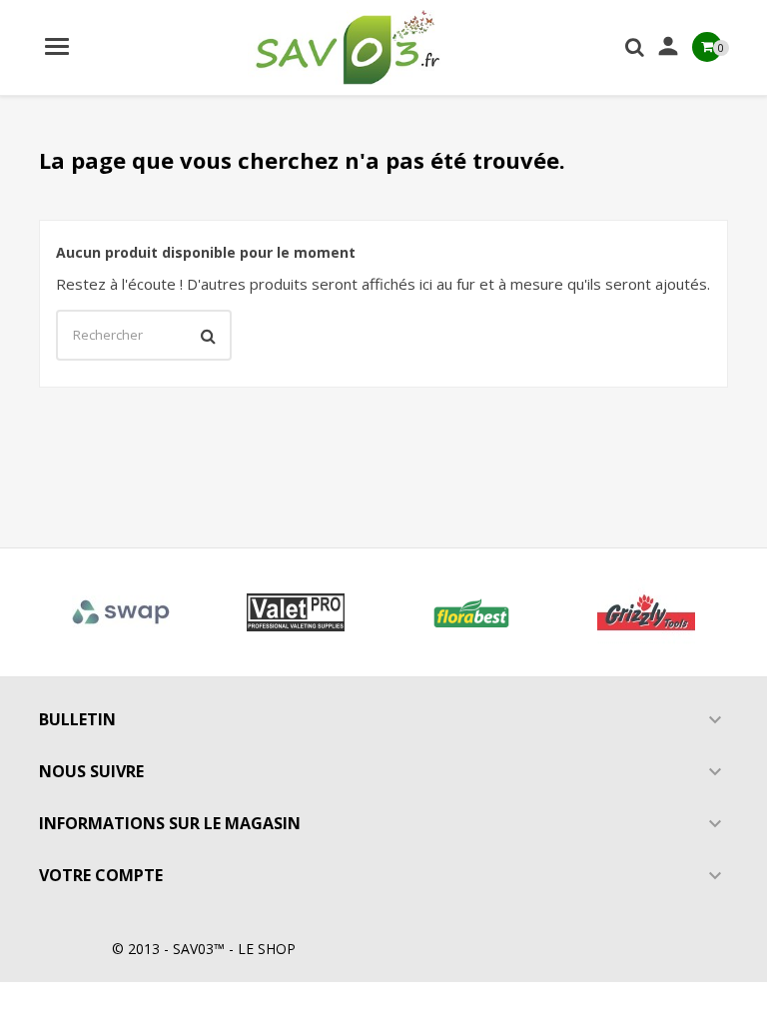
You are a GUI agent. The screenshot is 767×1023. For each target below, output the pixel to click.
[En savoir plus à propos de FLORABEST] (471, 612)
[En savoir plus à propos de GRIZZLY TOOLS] (647, 612)
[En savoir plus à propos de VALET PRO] (297, 612)
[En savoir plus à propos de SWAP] (121, 612)
